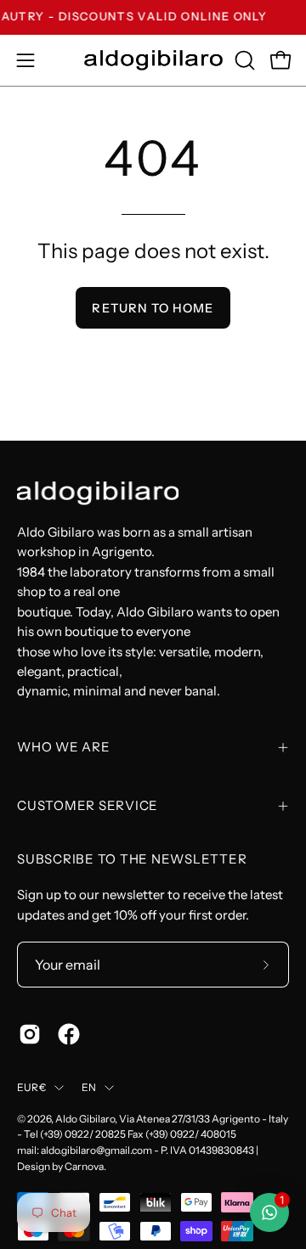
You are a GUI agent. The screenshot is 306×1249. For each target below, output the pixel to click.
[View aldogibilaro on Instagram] (29, 1034)
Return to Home (152, 308)
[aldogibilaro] (153, 59)
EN (89, 1087)
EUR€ (31, 1087)
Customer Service (87, 805)
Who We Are (63, 747)
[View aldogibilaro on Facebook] (69, 1034)
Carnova (84, 1166)
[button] (243, 60)
